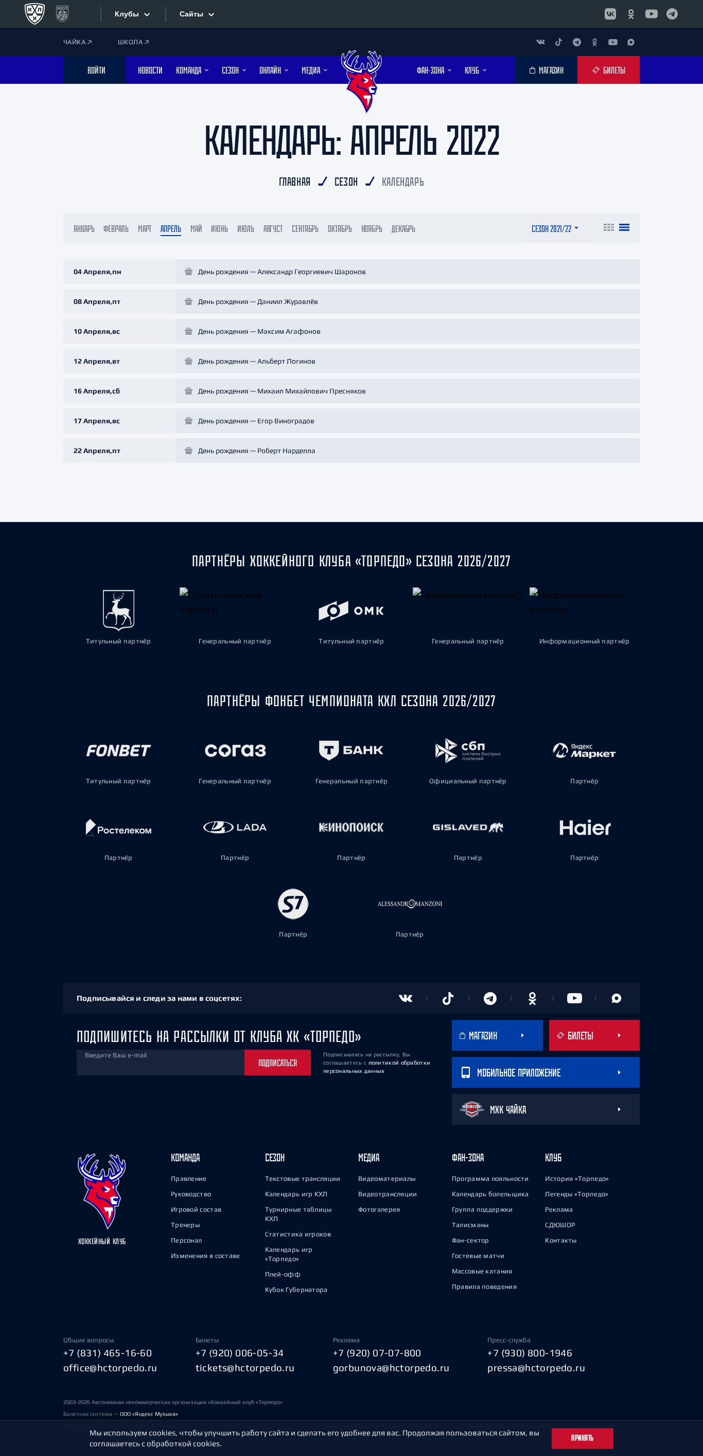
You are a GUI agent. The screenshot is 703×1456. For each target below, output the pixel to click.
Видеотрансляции (387, 1194)
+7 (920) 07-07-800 (377, 1352)
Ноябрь (371, 228)
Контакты (560, 1240)
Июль (245, 228)
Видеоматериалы (386, 1178)
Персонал (186, 1240)
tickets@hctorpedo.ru (245, 1367)
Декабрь (403, 228)
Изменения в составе (205, 1256)
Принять (582, 1438)
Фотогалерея (379, 1209)
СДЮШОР (560, 1225)
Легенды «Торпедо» (576, 1194)
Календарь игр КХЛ (296, 1194)
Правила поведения (484, 1286)
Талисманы (470, 1225)
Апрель (171, 228)
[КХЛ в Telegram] (672, 14)
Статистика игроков (298, 1234)
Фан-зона (468, 1157)
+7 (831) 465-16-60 (107, 1352)
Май (196, 228)
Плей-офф (283, 1274)
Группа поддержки (482, 1209)
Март (145, 228)
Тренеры (185, 1225)
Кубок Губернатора (296, 1289)
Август (273, 228)
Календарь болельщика (490, 1194)
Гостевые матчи (478, 1256)
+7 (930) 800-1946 (529, 1352)
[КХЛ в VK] (610, 14)
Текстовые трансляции (303, 1178)
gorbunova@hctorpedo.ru (391, 1367)
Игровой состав (196, 1209)
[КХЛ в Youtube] (651, 14)
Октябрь (339, 228)
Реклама (559, 1209)
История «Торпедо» (577, 1178)
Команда (185, 1157)
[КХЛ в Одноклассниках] (631, 14)
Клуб (553, 1157)
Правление (189, 1178)
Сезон (275, 1157)
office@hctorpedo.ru (110, 1367)
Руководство (191, 1194)
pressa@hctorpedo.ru (536, 1367)
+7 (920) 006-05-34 (240, 1352)
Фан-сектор (470, 1240)
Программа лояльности (490, 1178)
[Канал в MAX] (631, 42)
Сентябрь (305, 228)
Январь (84, 228)
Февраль (115, 228)
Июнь (219, 228)
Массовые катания (482, 1271)
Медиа (368, 1157)
